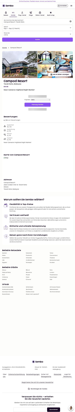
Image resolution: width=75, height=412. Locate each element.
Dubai (27, 277)
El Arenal (28, 279)
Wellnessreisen (54, 289)
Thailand (52, 258)
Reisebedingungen (33, 374)
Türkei (51, 253)
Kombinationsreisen (7, 289)
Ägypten (4, 262)
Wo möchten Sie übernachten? (13, 20)
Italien (4, 255)
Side (51, 279)
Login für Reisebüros (67, 375)
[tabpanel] (37, 30)
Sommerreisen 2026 (7, 287)
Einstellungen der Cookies (39, 389)
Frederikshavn (54, 275)
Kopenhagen (53, 277)
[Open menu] (71, 5)
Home (4, 48)
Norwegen (29, 262)
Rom (3, 275)
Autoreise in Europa (7, 292)
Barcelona (29, 272)
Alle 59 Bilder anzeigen (61, 74)
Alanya (4, 270)
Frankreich (29, 255)
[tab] (6, 14)
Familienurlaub (30, 292)
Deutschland (5, 258)
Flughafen (27, 100)
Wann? (6, 27)
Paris (51, 270)
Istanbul (4, 279)
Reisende (7, 33)
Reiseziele (57, 374)
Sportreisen (29, 289)
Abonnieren (53, 409)
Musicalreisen (6, 294)
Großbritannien (30, 260)
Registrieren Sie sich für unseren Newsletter (37, 382)
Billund (28, 270)
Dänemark (29, 253)
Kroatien (52, 262)
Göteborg (5, 277)
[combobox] (36, 22)
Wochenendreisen (55, 292)
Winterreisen (29, 287)
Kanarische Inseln (55, 260)
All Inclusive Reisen (55, 287)
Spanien (4, 253)
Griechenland (53, 255)
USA (3, 260)
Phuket (28, 275)
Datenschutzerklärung (16, 374)
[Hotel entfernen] (70, 21)
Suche (37, 39)
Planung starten (37, 104)
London (52, 272)
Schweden (29, 258)
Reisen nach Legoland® (32, 294)
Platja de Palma (6, 272)
